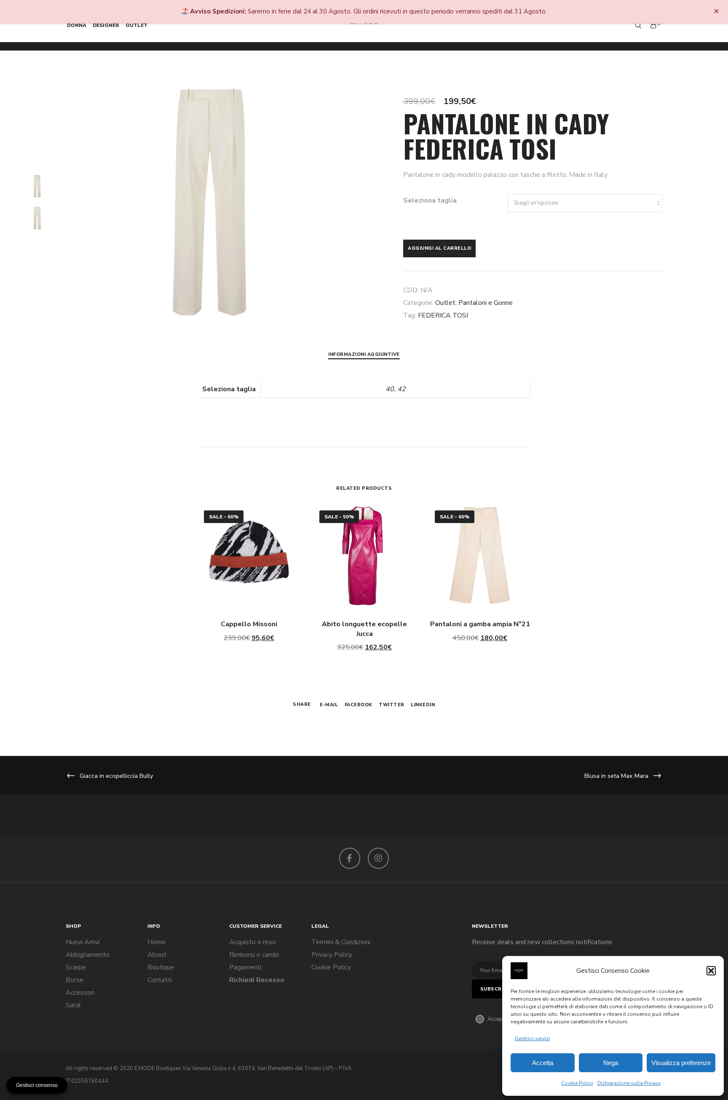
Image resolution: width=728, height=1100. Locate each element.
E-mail (329, 705)
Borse (74, 980)
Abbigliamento (88, 954)
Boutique (160, 967)
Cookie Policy (577, 1083)
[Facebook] (349, 858)
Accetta (542, 1062)
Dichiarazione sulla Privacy (629, 1083)
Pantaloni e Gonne (485, 302)
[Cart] (649, 25)
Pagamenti (245, 967)
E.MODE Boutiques (157, 1068)
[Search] (634, 25)
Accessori (80, 992)
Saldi (73, 1005)
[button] (711, 971)
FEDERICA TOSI (443, 315)
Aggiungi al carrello (439, 248)
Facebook (358, 705)
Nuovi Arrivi (82, 942)
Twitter (391, 705)
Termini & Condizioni (340, 942)
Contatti (159, 980)
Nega (610, 1062)
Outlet (445, 302)
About (156, 954)
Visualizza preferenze (681, 1062)
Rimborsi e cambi (254, 954)
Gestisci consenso (37, 1085)
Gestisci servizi (532, 1038)
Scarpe (76, 967)
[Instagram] (378, 858)
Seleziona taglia (430, 200)
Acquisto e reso (252, 942)
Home (156, 942)
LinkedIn (423, 705)
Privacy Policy (331, 954)
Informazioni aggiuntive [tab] (364, 354)
